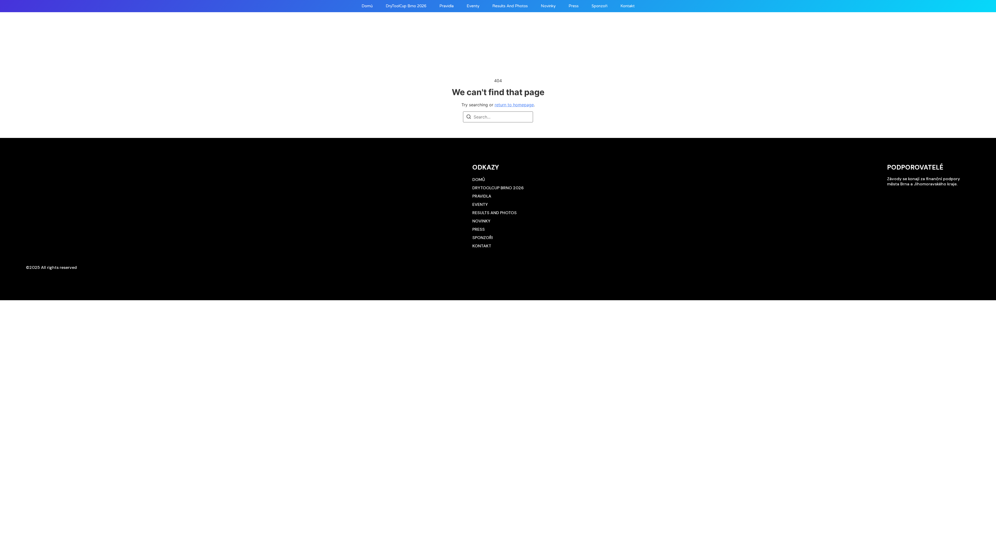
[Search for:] (498, 116)
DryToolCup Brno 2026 (406, 6)
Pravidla (446, 6)
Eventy (473, 6)
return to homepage (514, 104)
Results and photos (510, 6)
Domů (367, 6)
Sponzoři (599, 6)
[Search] (468, 117)
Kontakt (627, 6)
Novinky (548, 6)
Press (574, 6)
